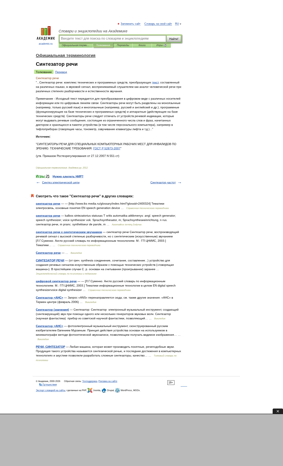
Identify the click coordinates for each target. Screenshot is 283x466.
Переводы (123, 45)
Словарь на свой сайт (158, 23)
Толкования (103, 45)
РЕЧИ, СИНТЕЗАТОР (50, 346)
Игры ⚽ (161, 45)
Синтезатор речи (48, 252)
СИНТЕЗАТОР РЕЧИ (50, 260)
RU (177, 23)
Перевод (61, 72)
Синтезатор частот (163, 182)
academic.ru (46, 43)
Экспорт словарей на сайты (50, 390)
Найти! (173, 38)
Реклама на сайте (107, 381)
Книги (142, 45)
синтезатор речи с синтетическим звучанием (69, 232)
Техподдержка (89, 381)
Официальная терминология (76, 45)
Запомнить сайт (130, 23)
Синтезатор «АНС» (49, 297)
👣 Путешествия (48, 384)
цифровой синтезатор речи (56, 281)
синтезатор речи (48, 203)
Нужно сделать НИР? (68, 176)
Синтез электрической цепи (61, 182)
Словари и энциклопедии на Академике (93, 31)
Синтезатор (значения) (52, 309)
